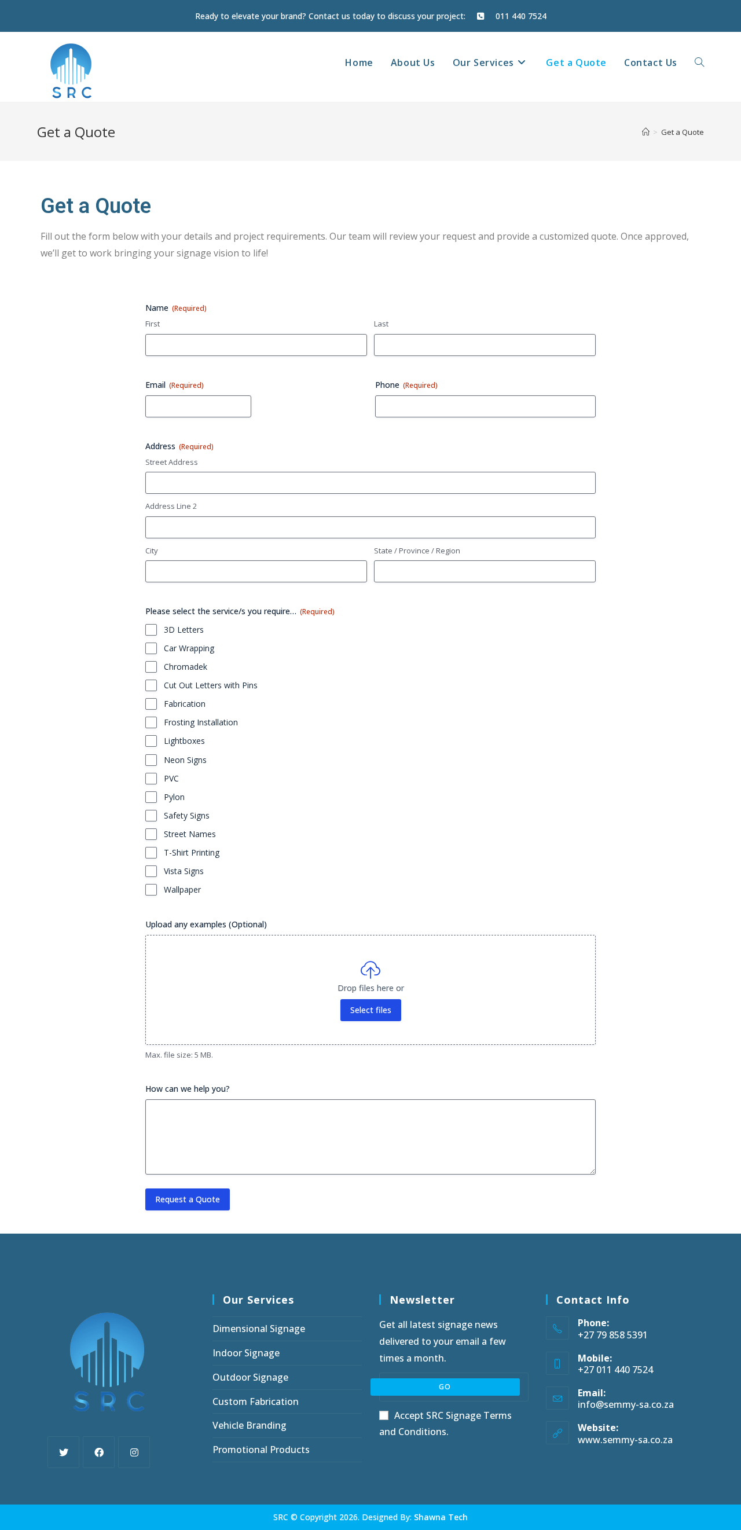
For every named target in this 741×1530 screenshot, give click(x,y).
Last (381, 323)
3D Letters (184, 629)
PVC (171, 778)
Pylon (174, 796)
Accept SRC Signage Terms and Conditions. (445, 1424)
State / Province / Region (417, 550)
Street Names (190, 833)
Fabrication (185, 703)
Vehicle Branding (249, 1425)
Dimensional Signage (258, 1328)
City (151, 550)
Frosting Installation (201, 722)
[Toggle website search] (699, 62)
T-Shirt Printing (191, 852)
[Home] (646, 132)
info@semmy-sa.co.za (626, 1404)
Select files (370, 1009)
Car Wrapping (189, 648)
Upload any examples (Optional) (206, 924)
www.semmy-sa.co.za (625, 1439)
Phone (406, 384)
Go (445, 1387)
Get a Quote (682, 132)
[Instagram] (134, 1452)
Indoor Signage (246, 1352)
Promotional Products (261, 1449)
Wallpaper (182, 889)
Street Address (171, 462)
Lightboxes (184, 740)
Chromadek (185, 666)
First (152, 323)
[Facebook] (99, 1452)
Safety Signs (187, 815)
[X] (63, 1452)
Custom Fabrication (255, 1401)
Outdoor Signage (250, 1377)
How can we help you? (187, 1088)
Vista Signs (184, 870)
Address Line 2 (171, 506)
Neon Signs (185, 759)
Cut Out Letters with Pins (211, 685)
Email (174, 384)
